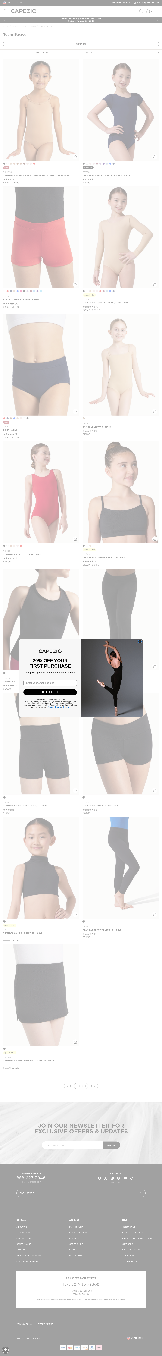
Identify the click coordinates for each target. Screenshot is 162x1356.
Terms (66, 707)
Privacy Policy (54, 707)
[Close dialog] (139, 641)
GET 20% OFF (50, 692)
